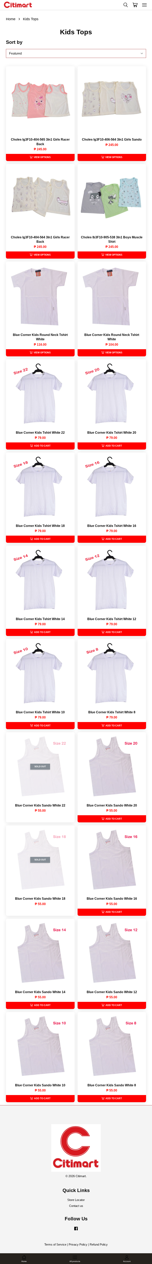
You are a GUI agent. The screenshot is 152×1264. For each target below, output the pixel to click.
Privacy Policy (78, 1244)
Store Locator (76, 1200)
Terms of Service (55, 1244)
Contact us (76, 1205)
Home (10, 19)
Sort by (14, 42)
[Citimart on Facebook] (76, 1230)
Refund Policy (99, 1244)
